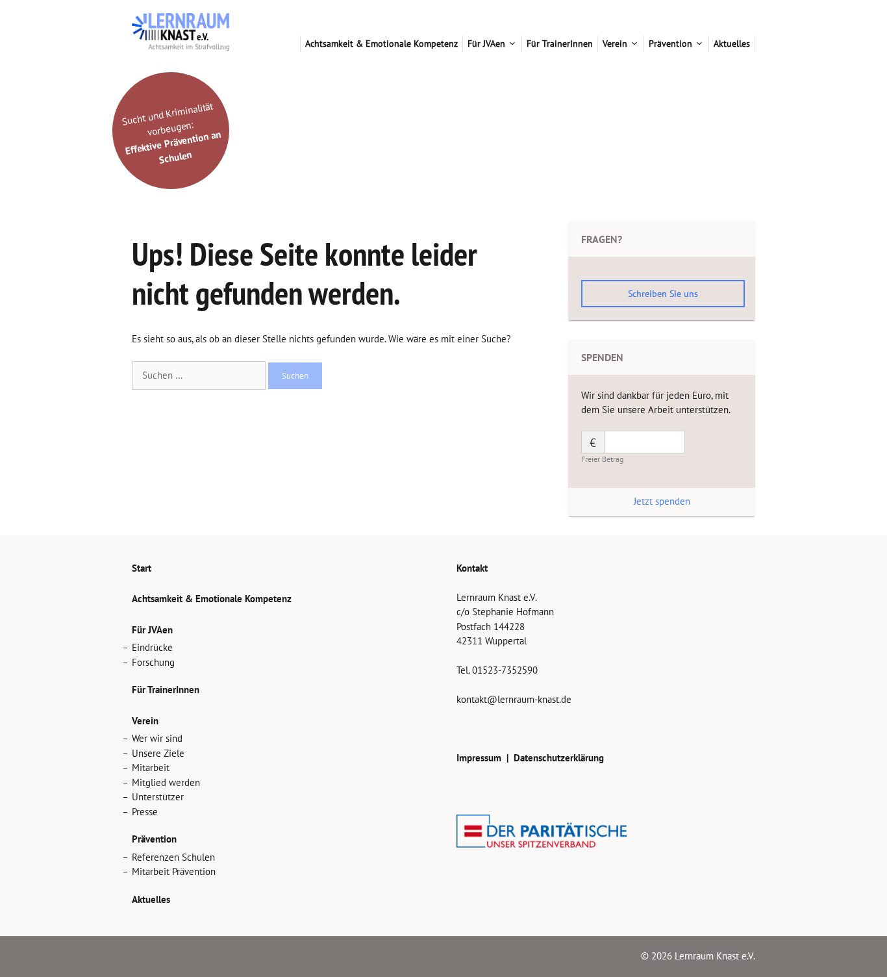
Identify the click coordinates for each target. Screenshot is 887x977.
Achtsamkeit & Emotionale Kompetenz (381, 43)
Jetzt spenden (662, 501)
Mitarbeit (150, 767)
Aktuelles (732, 43)
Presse (145, 812)
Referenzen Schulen (173, 857)
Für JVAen (486, 43)
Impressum (478, 758)
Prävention (670, 43)
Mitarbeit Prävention (174, 871)
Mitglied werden (166, 782)
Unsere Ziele (158, 753)
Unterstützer (158, 797)
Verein (615, 43)
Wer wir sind (157, 738)
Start (290, 44)
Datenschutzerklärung (559, 758)
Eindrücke (152, 647)
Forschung (153, 662)
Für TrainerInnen (560, 43)
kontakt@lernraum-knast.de (513, 699)
